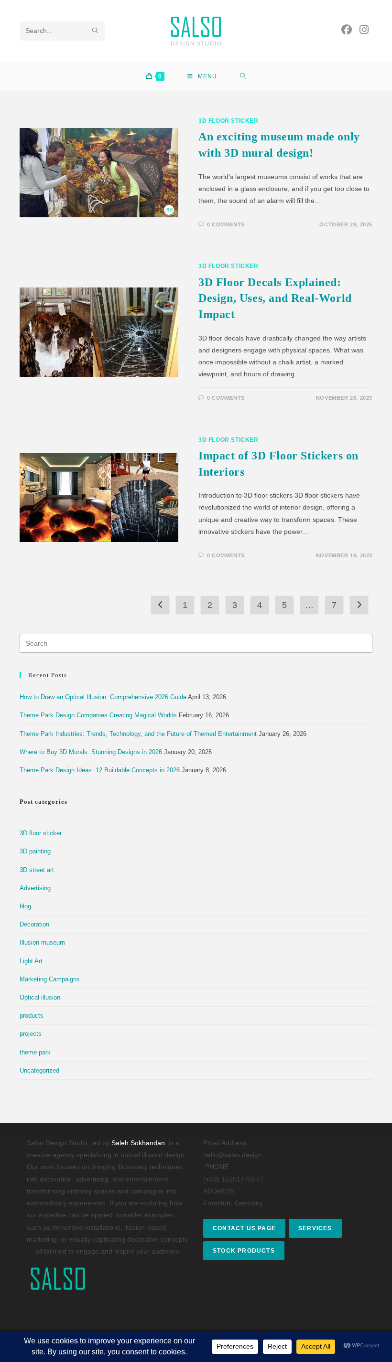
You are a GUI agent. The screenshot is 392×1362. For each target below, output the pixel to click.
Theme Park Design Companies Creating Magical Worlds (98, 715)
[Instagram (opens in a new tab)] (364, 29)
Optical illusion (40, 997)
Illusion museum (42, 942)
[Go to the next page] (359, 605)
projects (31, 1033)
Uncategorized (39, 1070)
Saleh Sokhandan (138, 1143)
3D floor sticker (228, 120)
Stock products (244, 1250)
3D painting (35, 851)
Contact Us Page (244, 1228)
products (32, 1015)
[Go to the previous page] (160, 605)
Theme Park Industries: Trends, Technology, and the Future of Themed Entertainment (138, 733)
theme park (35, 1052)
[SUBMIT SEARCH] (96, 31)
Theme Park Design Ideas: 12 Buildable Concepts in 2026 (100, 770)
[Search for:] (243, 76)
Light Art (31, 961)
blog (25, 906)
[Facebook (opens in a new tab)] (347, 29)
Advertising (35, 888)
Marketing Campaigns (50, 979)
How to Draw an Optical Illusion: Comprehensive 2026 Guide (103, 697)
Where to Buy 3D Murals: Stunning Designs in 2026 (91, 751)
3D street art (37, 869)
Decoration (34, 924)
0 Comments (226, 224)
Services (315, 1228)
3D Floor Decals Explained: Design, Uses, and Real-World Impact (275, 298)
